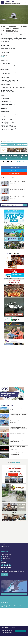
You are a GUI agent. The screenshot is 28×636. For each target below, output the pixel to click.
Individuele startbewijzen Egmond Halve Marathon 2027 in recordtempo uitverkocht (18, 429)
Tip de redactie (15, 173)
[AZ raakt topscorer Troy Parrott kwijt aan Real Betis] (4, 423)
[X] (5, 565)
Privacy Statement (5, 602)
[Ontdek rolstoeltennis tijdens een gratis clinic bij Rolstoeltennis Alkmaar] (4, 436)
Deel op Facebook (15, 167)
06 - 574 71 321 (19, 161)
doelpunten (7, 141)
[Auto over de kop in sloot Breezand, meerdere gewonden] (4, 442)
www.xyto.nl (5, 560)
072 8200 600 (6, 556)
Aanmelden (4, 574)
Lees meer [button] (8, 634)
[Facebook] (2, 565)
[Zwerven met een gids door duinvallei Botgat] (4, 410)
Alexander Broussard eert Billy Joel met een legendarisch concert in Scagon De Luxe (18, 448)
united (12, 141)
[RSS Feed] (10, 565)
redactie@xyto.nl (6, 558)
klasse (3, 141)
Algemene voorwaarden (6, 597)
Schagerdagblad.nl (9, 2)
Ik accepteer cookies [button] (20, 630)
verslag (2, 56)
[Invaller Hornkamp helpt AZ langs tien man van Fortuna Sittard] (4, 417)
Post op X (14, 170)
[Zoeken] (25, 205)
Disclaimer (3, 600)
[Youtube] (7, 565)
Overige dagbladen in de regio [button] (8, 593)
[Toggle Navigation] (25, 3)
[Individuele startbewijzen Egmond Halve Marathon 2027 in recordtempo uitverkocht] (4, 429)
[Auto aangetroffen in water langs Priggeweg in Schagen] (4, 455)
